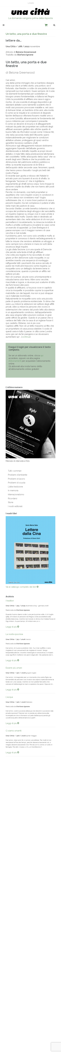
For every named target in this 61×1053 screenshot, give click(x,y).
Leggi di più (11, 626)
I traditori (10, 600)
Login (31, 3)
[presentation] (3, 550)
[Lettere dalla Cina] (30, 550)
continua (26, 337)
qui (41, 355)
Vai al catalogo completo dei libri (21, 587)
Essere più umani (14, 668)
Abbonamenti (15, 361)
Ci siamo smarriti (13, 730)
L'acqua (9, 697)
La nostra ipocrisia (14, 634)
